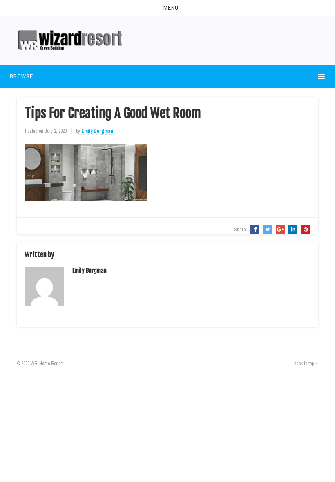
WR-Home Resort (47, 363)
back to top (304, 363)
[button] (167, 7)
